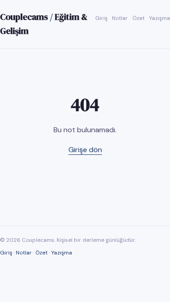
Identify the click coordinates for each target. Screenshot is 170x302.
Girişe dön (85, 149)
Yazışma (159, 18)
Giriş (101, 18)
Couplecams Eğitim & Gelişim (43, 24)
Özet (138, 18)
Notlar (120, 18)
